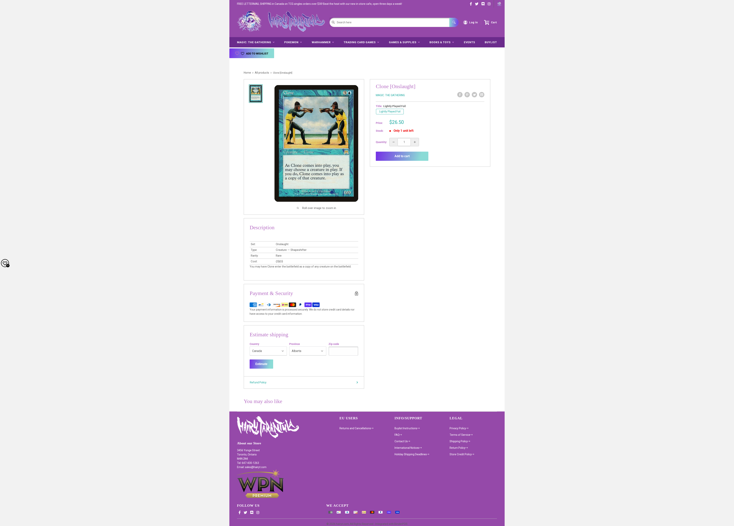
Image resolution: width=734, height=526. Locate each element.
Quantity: (381, 142)
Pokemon (292, 42)
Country (254, 344)
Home (247, 72)
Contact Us (401, 441)
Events (469, 42)
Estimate (261, 364)
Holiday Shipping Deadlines (411, 454)
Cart (494, 22)
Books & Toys (441, 42)
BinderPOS (401, 523)
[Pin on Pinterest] (467, 94)
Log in (473, 22)
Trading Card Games (360, 42)
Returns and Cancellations (355, 428)
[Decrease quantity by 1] (394, 142)
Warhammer (322, 42)
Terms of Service (460, 434)
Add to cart (402, 156)
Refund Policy (258, 382)
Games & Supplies (403, 42)
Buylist (491, 42)
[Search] (454, 22)
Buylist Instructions (406, 428)
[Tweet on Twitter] (474, 94)
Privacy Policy (458, 428)
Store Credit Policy (461, 454)
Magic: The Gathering (255, 42)
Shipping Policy (459, 441)
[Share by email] (481, 94)
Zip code (334, 344)
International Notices (407, 447)
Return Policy (457, 447)
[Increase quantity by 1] (415, 142)
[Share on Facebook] (460, 94)
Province (294, 344)
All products (262, 72)
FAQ (397, 434)
